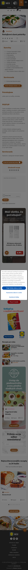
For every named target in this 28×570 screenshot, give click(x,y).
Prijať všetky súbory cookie (14, 288)
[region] (14, 285)
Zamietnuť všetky (14, 297)
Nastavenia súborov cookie (14, 292)
